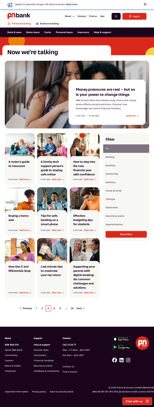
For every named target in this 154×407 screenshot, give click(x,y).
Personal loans (64, 32)
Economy (111, 182)
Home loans (33, 32)
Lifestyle (110, 199)
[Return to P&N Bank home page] (19, 16)
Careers (9, 360)
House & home (114, 190)
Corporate (10, 371)
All (107, 148)
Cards (47, 32)
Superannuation (114, 224)
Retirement (112, 207)
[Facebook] (114, 360)
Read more (71, 4)
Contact (82, 16)
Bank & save (14, 32)
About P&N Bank (13, 350)
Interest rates (41, 350)
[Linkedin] (121, 360)
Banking (110, 157)
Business (110, 165)
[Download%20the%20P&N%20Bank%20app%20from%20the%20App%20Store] (121, 339)
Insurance (83, 32)
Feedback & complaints (46, 371)
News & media (13, 365)
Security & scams (115, 215)
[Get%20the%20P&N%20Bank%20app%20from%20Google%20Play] (121, 347)
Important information (16, 391)
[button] (145, 4)
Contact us (68, 366)
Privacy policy (39, 391)
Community (112, 173)
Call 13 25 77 (69, 344)
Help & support (102, 32)
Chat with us (134, 401)
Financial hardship (44, 360)
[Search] (116, 16)
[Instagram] (128, 360)
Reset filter (126, 234)
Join (102, 16)
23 (72, 308)
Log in (136, 16)
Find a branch (70, 371)
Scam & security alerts (62, 391)
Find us (93, 16)
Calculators (40, 355)
